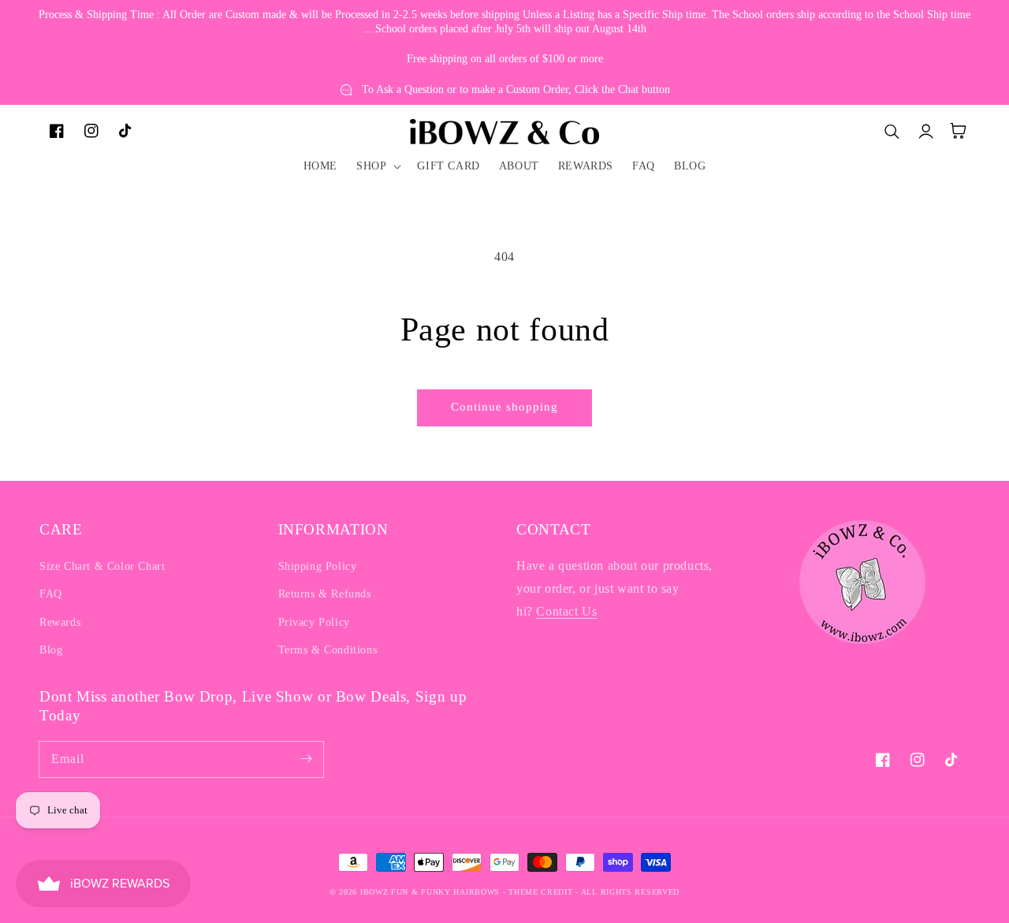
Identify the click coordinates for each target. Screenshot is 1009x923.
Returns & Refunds (324, 594)
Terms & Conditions (328, 650)
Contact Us (566, 611)
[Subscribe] (306, 759)
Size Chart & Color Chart (102, 566)
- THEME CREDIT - (542, 892)
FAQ (50, 594)
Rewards (59, 622)
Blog (50, 650)
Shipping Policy (317, 566)
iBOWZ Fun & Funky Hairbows (430, 892)
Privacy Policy (314, 622)
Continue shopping (504, 406)
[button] (377, 166)
